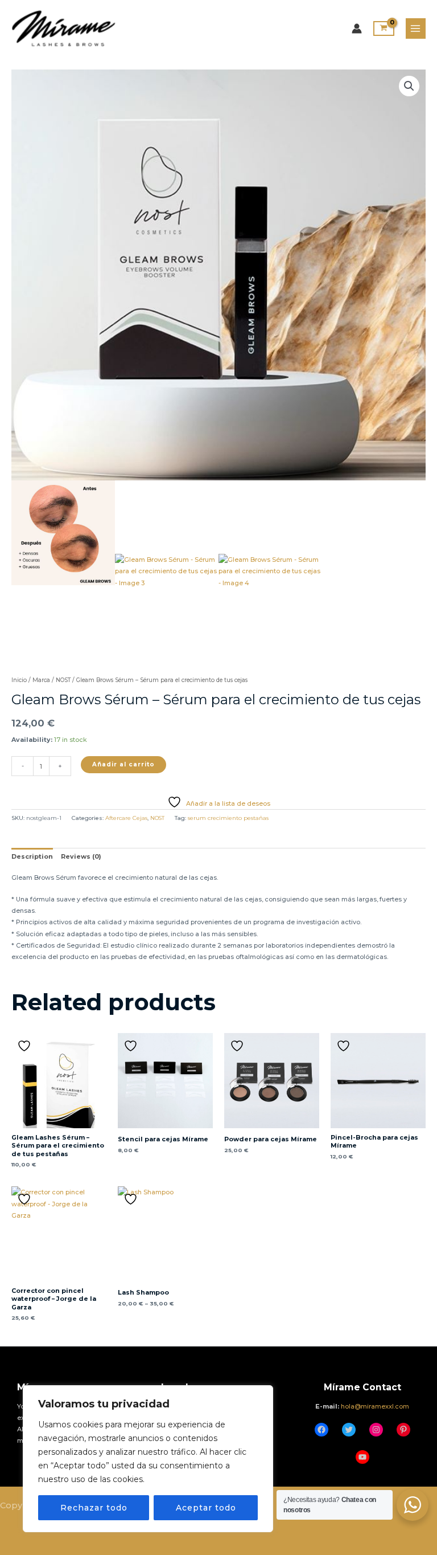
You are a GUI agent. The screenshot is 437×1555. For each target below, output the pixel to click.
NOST (63, 680)
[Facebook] (321, 1429)
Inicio (19, 680)
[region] (148, 1458)
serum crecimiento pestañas (228, 817)
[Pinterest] (403, 1429)
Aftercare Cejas (126, 817)
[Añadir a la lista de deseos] (25, 1046)
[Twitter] (349, 1429)
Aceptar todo (206, 1508)
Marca (41, 680)
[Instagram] (376, 1429)
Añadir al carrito (123, 764)
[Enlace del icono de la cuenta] (357, 28)
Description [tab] (32, 856)
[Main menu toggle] (416, 28)
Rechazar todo (93, 1508)
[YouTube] (362, 1457)
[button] (409, 86)
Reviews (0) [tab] (81, 856)
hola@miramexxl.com (375, 1406)
